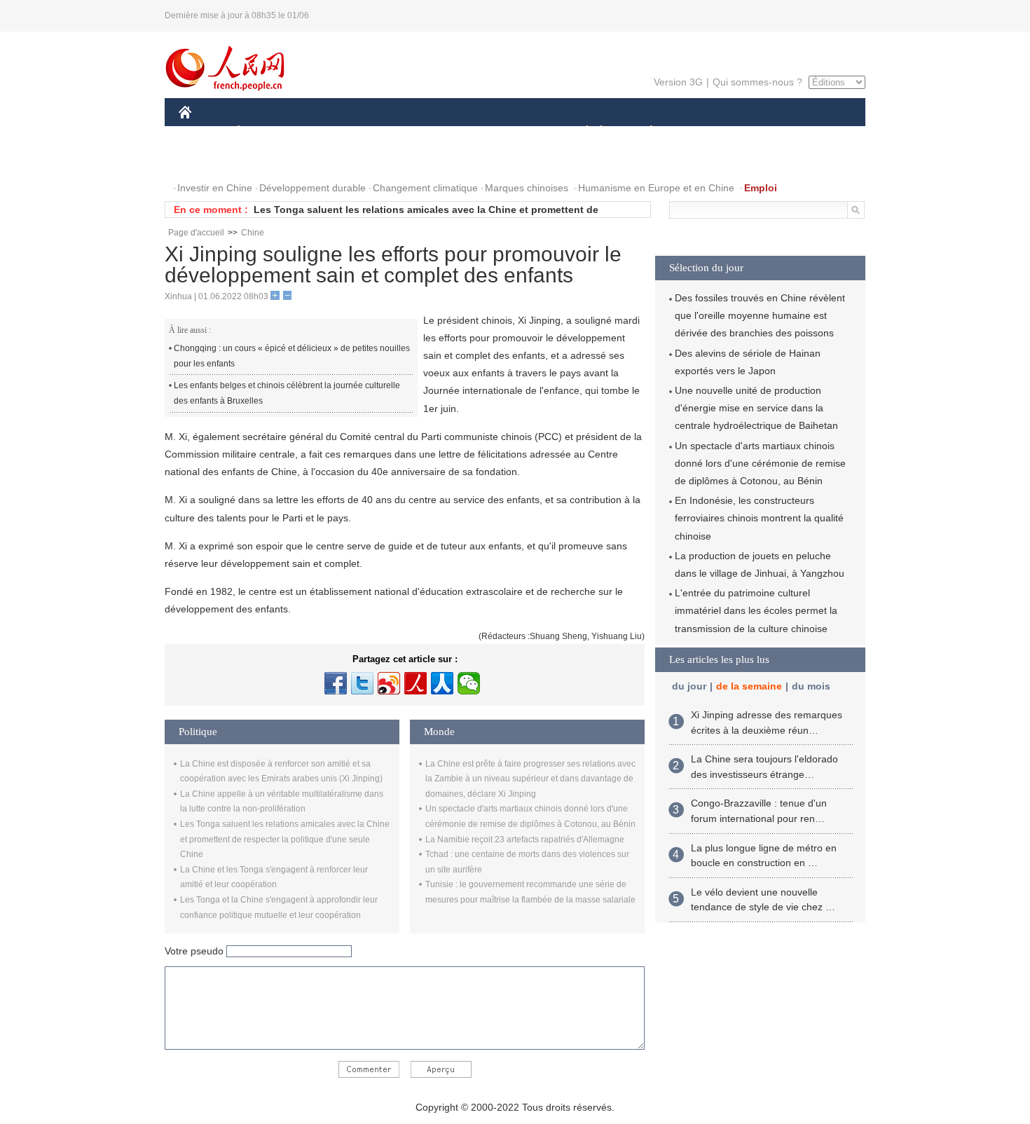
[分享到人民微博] (415, 683)
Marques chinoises (526, 187)
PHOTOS (269, 160)
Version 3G (678, 82)
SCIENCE (452, 132)
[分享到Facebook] (335, 683)
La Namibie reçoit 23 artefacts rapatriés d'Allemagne (524, 839)
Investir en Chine (214, 187)
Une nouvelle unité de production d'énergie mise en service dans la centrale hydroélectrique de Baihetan (756, 408)
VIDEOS (326, 160)
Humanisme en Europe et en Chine (656, 187)
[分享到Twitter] (362, 683)
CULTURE (516, 132)
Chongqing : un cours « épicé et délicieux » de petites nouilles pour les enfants (292, 356)
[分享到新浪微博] (389, 683)
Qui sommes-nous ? (757, 82)
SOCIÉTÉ (580, 132)
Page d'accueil (196, 233)
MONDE (330, 132)
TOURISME (761, 132)
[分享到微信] (469, 683)
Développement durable (312, 187)
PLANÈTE (643, 132)
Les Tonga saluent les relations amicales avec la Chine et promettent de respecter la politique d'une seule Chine (285, 839)
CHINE (203, 132)
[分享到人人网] (442, 683)
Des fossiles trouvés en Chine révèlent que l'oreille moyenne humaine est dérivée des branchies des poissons (760, 315)
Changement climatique (425, 187)
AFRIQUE (390, 132)
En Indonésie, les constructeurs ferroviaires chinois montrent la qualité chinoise (759, 518)
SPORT (700, 132)
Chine (252, 233)
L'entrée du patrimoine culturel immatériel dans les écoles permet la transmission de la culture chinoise (756, 610)
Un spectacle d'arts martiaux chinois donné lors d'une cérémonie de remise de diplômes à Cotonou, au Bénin (760, 463)
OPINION (209, 160)
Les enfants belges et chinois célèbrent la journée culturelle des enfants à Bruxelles (287, 393)
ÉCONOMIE (265, 132)
